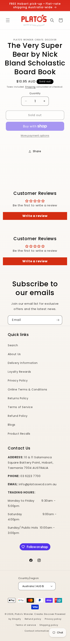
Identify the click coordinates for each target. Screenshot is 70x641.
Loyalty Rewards (19, 372)
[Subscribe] (57, 320)
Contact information (36, 630)
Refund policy (33, 618)
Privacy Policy (18, 380)
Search (13, 345)
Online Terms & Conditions (27, 389)
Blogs (11, 425)
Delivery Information (23, 363)
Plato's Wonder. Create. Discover (34, 614)
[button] (8, 20)
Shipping (30, 86)
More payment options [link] (35, 135)
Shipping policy (48, 625)
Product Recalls (19, 434)
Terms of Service (20, 407)
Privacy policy (53, 618)
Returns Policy (18, 398)
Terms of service (26, 625)
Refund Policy (18, 416)
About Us (14, 354)
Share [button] (37, 151)
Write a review (34, 216)
